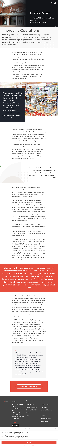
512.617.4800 (16, 418)
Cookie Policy (25, 445)
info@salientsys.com (18, 416)
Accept (29, 442)
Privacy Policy (32, 445)
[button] (55, 429)
